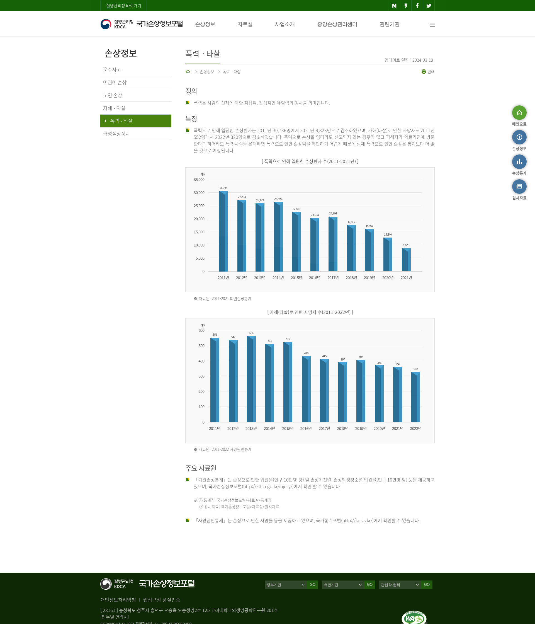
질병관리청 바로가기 (123, 6)
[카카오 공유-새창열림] (406, 5)
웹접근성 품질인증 (161, 599)
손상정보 (205, 24)
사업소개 (285, 24)
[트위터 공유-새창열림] (429, 5)
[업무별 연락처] (114, 616)
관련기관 (390, 24)
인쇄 (430, 71)
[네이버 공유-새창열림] (394, 5)
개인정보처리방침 (118, 599)
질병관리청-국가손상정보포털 (141, 24)
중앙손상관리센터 (337, 24)
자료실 (244, 24)
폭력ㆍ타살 (232, 71)
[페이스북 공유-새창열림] (417, 5)
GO (312, 584)
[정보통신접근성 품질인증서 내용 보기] (414, 614)
